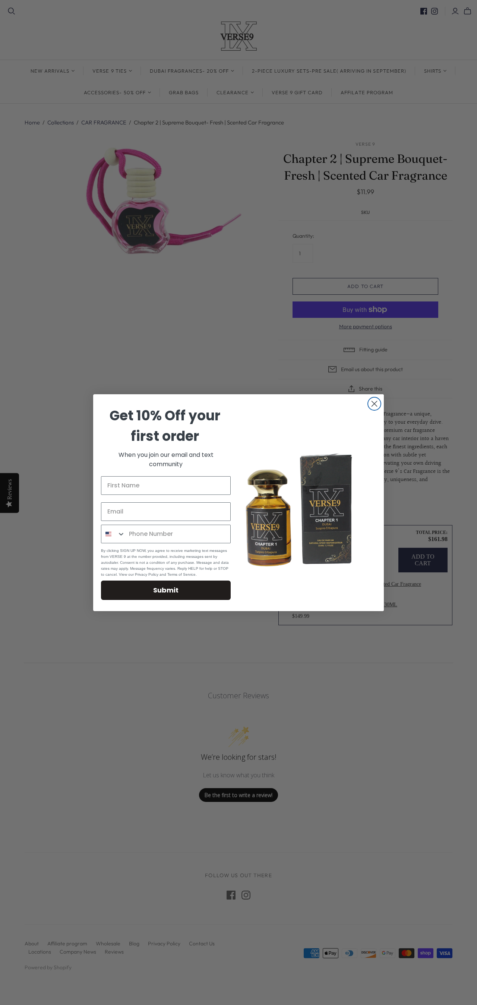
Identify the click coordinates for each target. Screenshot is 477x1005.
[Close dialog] (374, 403)
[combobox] (113, 534)
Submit (166, 590)
